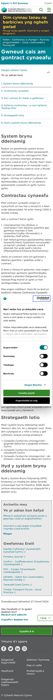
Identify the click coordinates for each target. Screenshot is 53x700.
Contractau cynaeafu (16, 90)
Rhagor (7, 533)
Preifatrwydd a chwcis (35, 672)
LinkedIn (17, 648)
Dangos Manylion (33, 384)
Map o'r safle (34, 665)
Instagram (24, 648)
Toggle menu (49, 10)
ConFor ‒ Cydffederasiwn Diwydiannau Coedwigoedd (26, 563)
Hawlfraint (7, 671)
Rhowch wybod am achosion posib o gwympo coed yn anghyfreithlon (25, 517)
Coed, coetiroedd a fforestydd (24, 44)
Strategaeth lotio (14, 115)
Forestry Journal (13, 556)
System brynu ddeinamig (18, 83)
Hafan (6, 39)
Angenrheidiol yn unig (26, 400)
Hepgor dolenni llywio (14, 70)
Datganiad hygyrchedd (8, 661)
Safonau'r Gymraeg (38, 659)
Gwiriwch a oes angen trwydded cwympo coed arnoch (22, 527)
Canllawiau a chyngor (24, 39)
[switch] (44, 356)
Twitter (10, 648)
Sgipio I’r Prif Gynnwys (14, 3)
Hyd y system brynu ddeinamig (22, 122)
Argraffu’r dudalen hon (14, 619)
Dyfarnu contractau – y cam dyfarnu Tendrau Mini (24, 107)
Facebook (3, 648)
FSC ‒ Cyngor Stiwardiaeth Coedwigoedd (19, 570)
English (48, 3)
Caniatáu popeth (26, 393)
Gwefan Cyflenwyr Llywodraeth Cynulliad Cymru (21, 550)
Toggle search (41, 10)
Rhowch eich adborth (13, 614)
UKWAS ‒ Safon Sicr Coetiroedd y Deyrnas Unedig (23, 578)
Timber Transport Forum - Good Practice (22, 591)
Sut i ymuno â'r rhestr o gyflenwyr (24, 98)
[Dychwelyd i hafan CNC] (16, 10)
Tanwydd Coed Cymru (16, 584)
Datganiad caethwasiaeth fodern (9, 682)
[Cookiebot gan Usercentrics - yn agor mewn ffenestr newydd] (41, 298)
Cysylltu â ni (26, 631)
